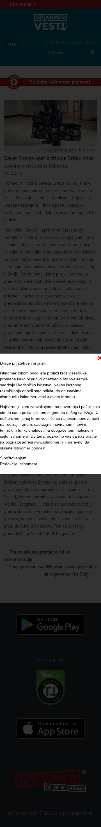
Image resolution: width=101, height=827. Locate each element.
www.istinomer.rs (49, 442)
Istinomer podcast (29, 448)
